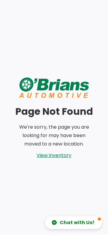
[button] (73, 222)
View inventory (54, 155)
